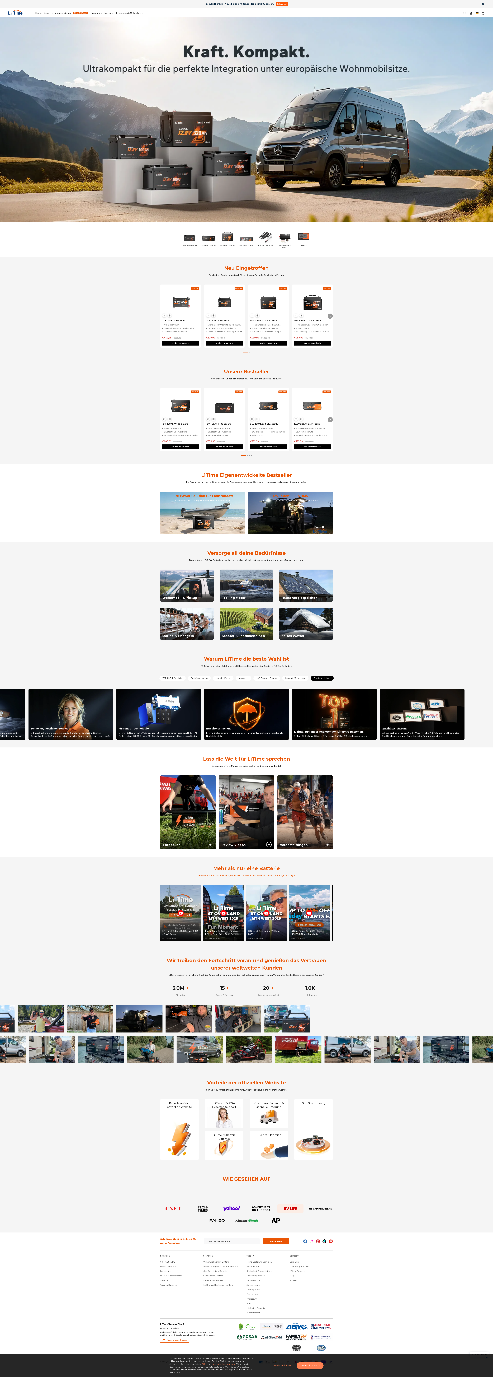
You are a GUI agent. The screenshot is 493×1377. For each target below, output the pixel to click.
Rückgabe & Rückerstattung (259, 1271)
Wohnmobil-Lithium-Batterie (216, 1262)
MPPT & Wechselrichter (171, 1276)
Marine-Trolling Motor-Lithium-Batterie (220, 1266)
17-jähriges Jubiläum (61, 13)
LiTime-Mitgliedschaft (299, 1266)
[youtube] (181, 913)
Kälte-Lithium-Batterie (213, 1280)
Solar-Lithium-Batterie (213, 1276)
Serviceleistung (253, 1285)
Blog (292, 1276)
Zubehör (164, 1280)
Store (46, 13)
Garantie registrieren (255, 1276)
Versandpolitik (252, 1266)
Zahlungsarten (253, 1289)
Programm (96, 13)
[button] (483, 13)
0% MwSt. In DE (167, 1262)
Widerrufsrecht (253, 1313)
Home (38, 13)
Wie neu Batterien (168, 1285)
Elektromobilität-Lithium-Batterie (218, 1285)
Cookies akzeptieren (310, 1365)
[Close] (483, 4)
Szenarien (109, 13)
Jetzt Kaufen (25, 133)
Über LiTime (295, 1262)
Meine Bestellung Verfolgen (259, 1262)
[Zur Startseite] (21, 12)
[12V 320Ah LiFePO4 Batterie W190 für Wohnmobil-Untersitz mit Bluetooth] (180, 406)
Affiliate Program (297, 1271)
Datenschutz (252, 1294)
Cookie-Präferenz (282, 1365)
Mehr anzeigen (170, 600)
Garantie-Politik (253, 1280)
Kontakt (293, 1280)
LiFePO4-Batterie (168, 1266)
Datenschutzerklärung (223, 1364)
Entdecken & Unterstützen (130, 13)
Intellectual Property (255, 1308)
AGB (248, 1303)
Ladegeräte (165, 1271)
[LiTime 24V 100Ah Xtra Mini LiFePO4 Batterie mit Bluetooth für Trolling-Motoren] (312, 302)
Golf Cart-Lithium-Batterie (215, 1271)
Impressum (251, 1299)
